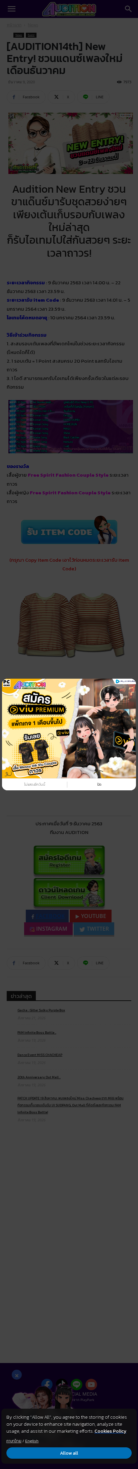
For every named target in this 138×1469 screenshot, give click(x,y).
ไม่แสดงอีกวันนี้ (34, 784)
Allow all (69, 1453)
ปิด (99, 784)
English (32, 1441)
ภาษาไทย (13, 1441)
